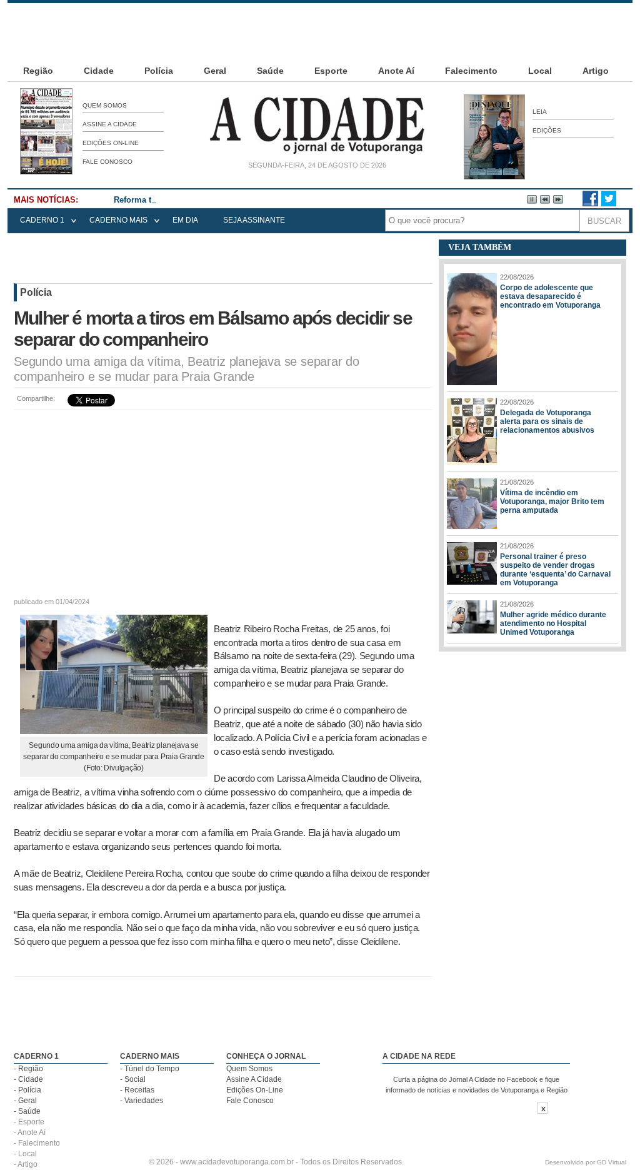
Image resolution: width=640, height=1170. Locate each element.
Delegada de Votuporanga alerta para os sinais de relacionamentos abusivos (547, 421)
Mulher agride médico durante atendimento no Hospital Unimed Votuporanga (553, 623)
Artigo (595, 71)
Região (38, 71)
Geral (215, 71)
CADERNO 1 (42, 220)
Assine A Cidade (109, 124)
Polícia (158, 71)
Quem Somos (104, 105)
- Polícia (27, 1090)
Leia (539, 111)
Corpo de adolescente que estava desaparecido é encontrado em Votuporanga (550, 296)
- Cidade (28, 1079)
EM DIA (185, 220)
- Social (133, 1079)
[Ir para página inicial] (317, 153)
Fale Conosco (107, 161)
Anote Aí (396, 71)
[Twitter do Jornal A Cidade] (608, 203)
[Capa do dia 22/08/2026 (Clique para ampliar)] (46, 172)
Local (540, 71)
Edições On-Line (110, 142)
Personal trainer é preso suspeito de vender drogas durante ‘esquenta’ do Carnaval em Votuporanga (555, 569)
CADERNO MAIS (118, 220)
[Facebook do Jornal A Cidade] (590, 203)
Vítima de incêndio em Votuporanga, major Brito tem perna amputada (552, 501)
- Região (28, 1068)
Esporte (331, 71)
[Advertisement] (320, 31)
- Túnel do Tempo (149, 1068)
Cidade (99, 71)
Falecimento (471, 71)
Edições (546, 130)
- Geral (25, 1100)
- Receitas (137, 1090)
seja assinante (254, 220)
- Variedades (141, 1100)
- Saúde (27, 1111)
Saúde (270, 71)
